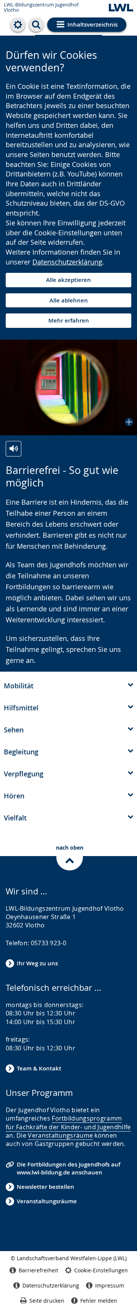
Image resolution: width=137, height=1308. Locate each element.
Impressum (109, 1285)
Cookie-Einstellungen (101, 1270)
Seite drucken (46, 1300)
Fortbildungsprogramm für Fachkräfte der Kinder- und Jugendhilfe (68, 1122)
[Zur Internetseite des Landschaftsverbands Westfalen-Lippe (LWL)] (121, 8)
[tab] (68, 685)
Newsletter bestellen (45, 1187)
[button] (68, 387)
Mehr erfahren (68, 320)
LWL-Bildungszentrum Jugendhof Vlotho (41, 7)
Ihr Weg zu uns (37, 963)
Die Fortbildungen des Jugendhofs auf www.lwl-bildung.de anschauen (68, 1168)
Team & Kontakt (39, 1068)
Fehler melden (98, 1300)
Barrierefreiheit (38, 1270)
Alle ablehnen (68, 300)
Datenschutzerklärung (67, 261)
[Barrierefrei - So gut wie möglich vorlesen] (13, 448)
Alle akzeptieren (68, 280)
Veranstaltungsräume (60, 1135)
